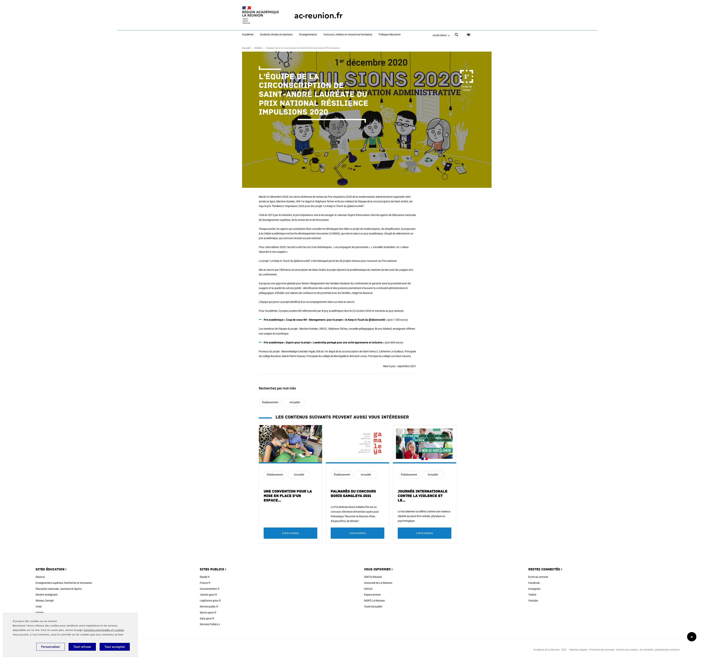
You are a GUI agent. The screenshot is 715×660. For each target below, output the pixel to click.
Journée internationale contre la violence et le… (422, 496)
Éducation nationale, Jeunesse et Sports (59, 588)
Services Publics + (210, 624)
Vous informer (377, 569)
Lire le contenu (290, 533)
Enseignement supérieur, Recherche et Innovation (64, 583)
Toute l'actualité (373, 606)
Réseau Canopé (45, 600)
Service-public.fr (209, 606)
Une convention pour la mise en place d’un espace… (288, 496)
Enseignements (308, 34)
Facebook (534, 583)
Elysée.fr (205, 577)
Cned (39, 606)
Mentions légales (579, 649)
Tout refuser (82, 647)
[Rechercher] (456, 35)
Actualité (295, 402)
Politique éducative (390, 34)
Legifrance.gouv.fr (210, 600)
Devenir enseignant (47, 594)
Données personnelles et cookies (104, 630)
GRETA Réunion (373, 577)
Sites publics (212, 569)
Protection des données (602, 649)
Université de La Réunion (378, 583)
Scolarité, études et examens (276, 34)
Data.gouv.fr (207, 618)
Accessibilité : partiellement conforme (660, 649)
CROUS (368, 588)
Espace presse (372, 594)
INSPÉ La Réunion (374, 600)
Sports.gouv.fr (208, 612)
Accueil (246, 48)
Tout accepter (114, 647)
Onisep (40, 612)
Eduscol (40, 577)
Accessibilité (468, 34)
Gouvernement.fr (210, 588)
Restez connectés (544, 569)
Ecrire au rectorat (538, 577)
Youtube (533, 600)
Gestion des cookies (627, 649)
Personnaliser (50, 647)
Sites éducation (50, 569)
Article (258, 48)
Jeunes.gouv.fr (208, 594)
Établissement (270, 402)
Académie (247, 34)
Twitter (532, 594)
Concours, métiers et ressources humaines (347, 34)
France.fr (205, 583)
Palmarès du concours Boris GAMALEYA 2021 (353, 493)
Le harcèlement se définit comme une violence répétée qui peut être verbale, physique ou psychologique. (424, 516)
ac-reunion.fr (318, 15)
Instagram (534, 588)
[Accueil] (260, 15)
